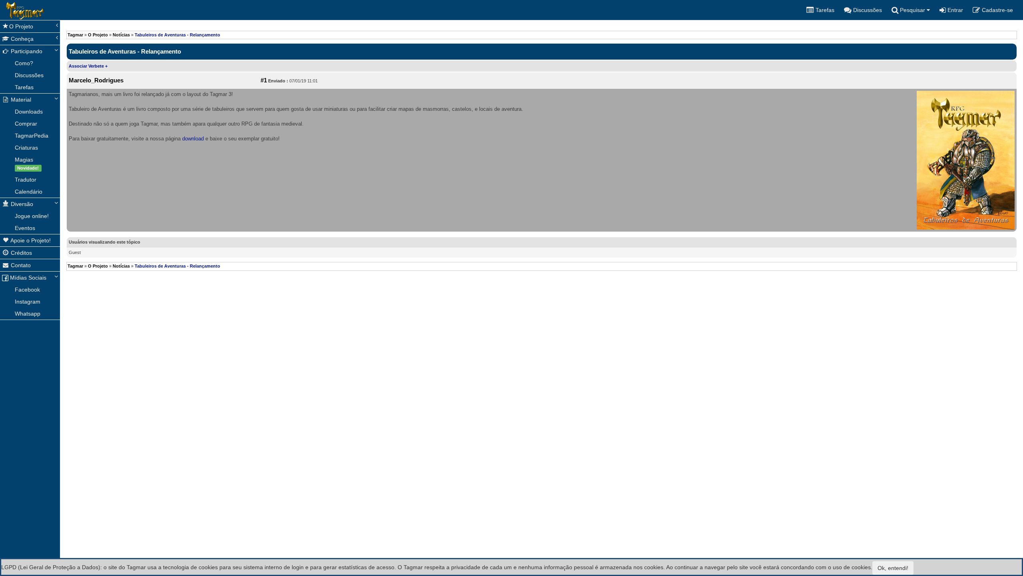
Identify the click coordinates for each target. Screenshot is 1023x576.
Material (20, 99)
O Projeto (21, 26)
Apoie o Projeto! (30, 240)
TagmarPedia (31, 135)
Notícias (121, 34)
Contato (20, 265)
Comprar (26, 123)
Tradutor (25, 179)
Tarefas (24, 87)
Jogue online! (32, 216)
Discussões (29, 75)
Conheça (21, 39)
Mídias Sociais (27, 277)
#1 (264, 80)
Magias (27, 163)
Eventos (25, 228)
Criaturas (26, 147)
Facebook (27, 289)
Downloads (29, 111)
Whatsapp (27, 313)
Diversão (21, 204)
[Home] (6, 10)
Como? (24, 63)
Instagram (27, 301)
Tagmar (75, 34)
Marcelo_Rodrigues (96, 80)
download (193, 139)
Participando (25, 51)
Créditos (20, 253)
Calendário (28, 191)
